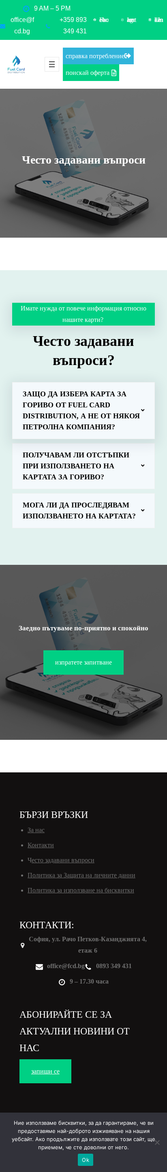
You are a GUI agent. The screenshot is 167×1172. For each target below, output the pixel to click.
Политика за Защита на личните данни (81, 875)
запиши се (45, 1071)
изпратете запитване (83, 662)
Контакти (41, 845)
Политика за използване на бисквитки (81, 890)
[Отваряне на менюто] (52, 64)
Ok (85, 1160)
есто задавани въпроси (63, 860)
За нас (36, 830)
